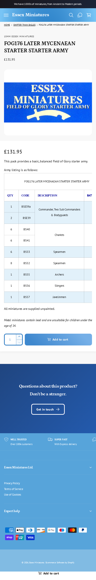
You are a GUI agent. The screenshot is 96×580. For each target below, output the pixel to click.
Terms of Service (13, 489)
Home (7, 24)
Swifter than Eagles (24, 24)
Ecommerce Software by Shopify (60, 562)
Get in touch (45, 409)
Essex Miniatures (36, 562)
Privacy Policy (12, 483)
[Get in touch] (79, 15)
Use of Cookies (12, 494)
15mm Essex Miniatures (19, 36)
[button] (6, 15)
